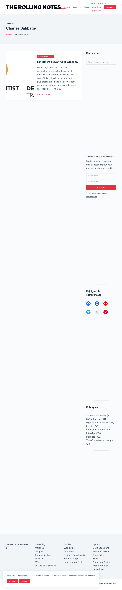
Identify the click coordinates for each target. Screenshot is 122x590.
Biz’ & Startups (71, 558)
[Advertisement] (101, 110)
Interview (91, 433)
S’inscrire (101, 187)
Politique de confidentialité (106, 583)
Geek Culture (99, 555)
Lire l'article (42, 94)
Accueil (67, 7)
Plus (86, 7)
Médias (38, 562)
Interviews (96, 10)
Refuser (25, 581)
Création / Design (101, 562)
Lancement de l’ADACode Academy (57, 61)
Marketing (77, 7)
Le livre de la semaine (45, 565)
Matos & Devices (101, 551)
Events (89, 426)
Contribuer (110, 7)
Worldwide (69, 548)
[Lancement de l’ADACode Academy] (19, 75)
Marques (90, 437)
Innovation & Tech (45, 57)
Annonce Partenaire (96, 415)
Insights (39, 551)
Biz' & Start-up (93, 419)
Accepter (12, 581)
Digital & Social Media (97, 422)
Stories (67, 544)
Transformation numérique (99, 5)
